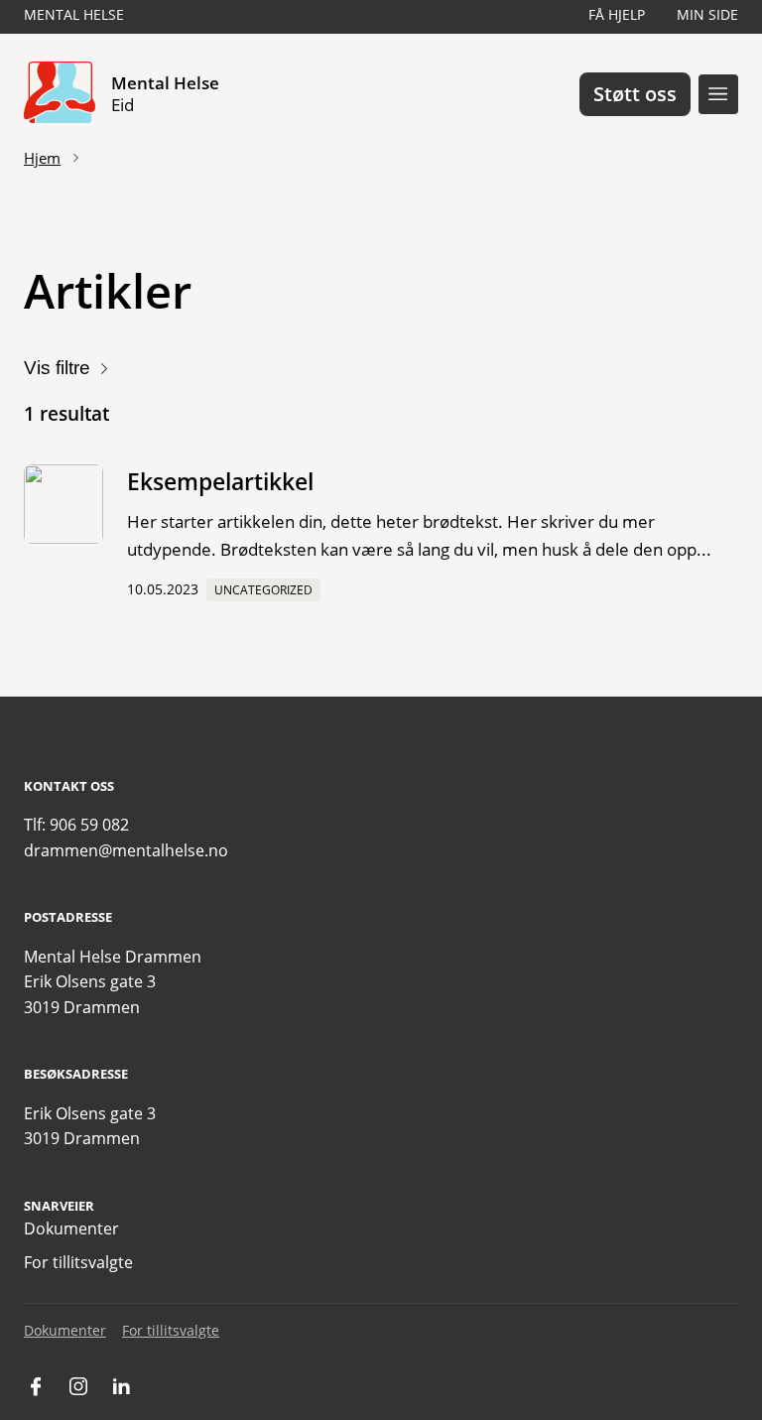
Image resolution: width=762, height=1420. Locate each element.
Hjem (42, 158)
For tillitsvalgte (78, 1262)
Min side (707, 14)
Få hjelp (616, 14)
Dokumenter (71, 1228)
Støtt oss (635, 93)
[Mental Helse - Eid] (59, 94)
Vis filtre (57, 367)
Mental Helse (74, 14)
